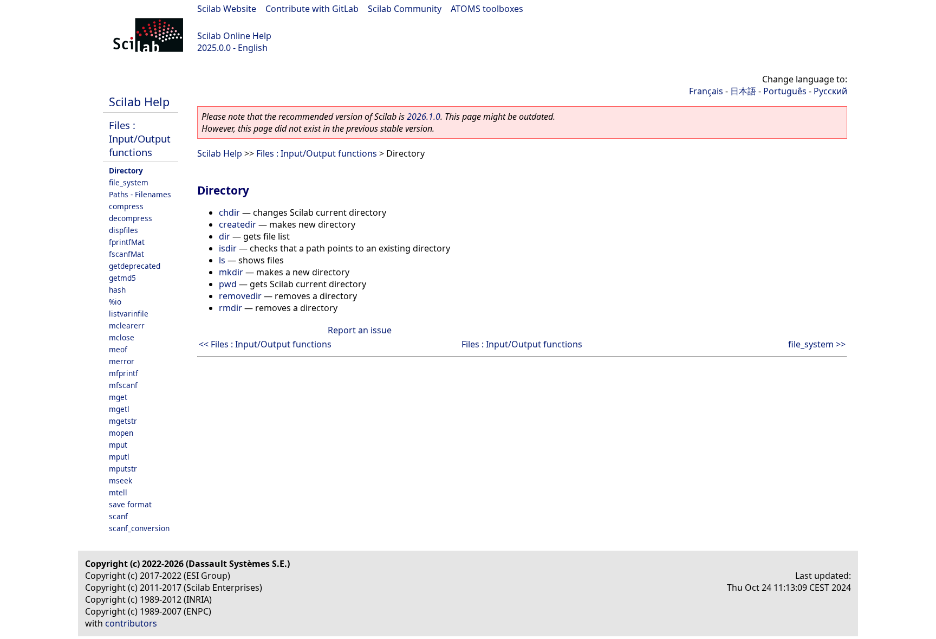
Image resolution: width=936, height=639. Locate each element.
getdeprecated (134, 266)
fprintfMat (127, 242)
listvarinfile (128, 313)
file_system (128, 182)
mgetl (119, 409)
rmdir (230, 308)
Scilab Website (226, 9)
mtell (118, 492)
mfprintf (123, 373)
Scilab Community (404, 9)
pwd (228, 284)
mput (118, 445)
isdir (228, 248)
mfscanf (123, 385)
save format (130, 504)
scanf (118, 516)
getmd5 (122, 278)
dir (224, 236)
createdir (237, 224)
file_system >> (817, 344)
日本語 (743, 91)
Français (706, 91)
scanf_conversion (139, 528)
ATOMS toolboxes (487, 9)
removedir (240, 296)
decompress (130, 218)
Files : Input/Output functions (140, 138)
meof (118, 349)
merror (121, 361)
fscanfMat (126, 254)
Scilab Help (139, 101)
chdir (229, 212)
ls (222, 260)
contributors (131, 623)
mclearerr (127, 325)
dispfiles (123, 230)
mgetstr (123, 421)
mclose (121, 337)
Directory (126, 170)
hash (117, 290)
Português (785, 91)
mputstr (123, 468)
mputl (119, 456)
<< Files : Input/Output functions (265, 344)
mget (118, 397)
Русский (830, 91)
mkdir (231, 272)
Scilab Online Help (234, 36)
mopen (121, 433)
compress (126, 206)
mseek (120, 480)
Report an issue (360, 330)
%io (115, 301)
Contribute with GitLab (312, 9)
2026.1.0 (423, 116)
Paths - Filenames (140, 194)
